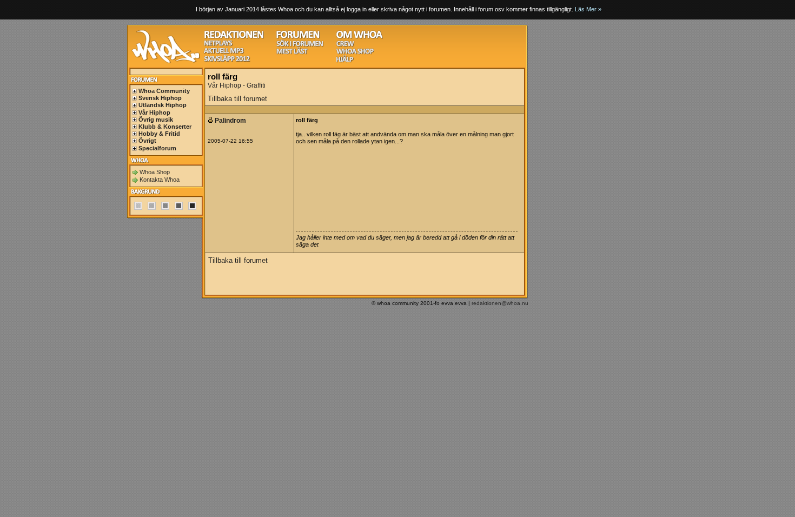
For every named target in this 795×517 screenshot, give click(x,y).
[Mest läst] (292, 53)
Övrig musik (155, 119)
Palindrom (231, 120)
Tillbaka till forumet (237, 99)
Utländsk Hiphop (162, 105)
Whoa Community (164, 91)
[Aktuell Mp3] (223, 52)
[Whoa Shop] (355, 53)
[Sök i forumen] (299, 45)
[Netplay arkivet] (218, 45)
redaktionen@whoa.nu (500, 303)
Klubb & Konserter (164, 126)
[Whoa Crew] (345, 45)
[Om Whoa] (359, 37)
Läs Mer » (588, 9)
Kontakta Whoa (160, 179)
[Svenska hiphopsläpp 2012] (226, 60)
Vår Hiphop (154, 112)
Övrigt (147, 140)
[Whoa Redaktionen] (234, 37)
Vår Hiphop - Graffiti (237, 85)
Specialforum (157, 148)
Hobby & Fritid (159, 133)
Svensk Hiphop (160, 98)
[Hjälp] (345, 61)
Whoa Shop (155, 172)
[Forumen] (298, 37)
